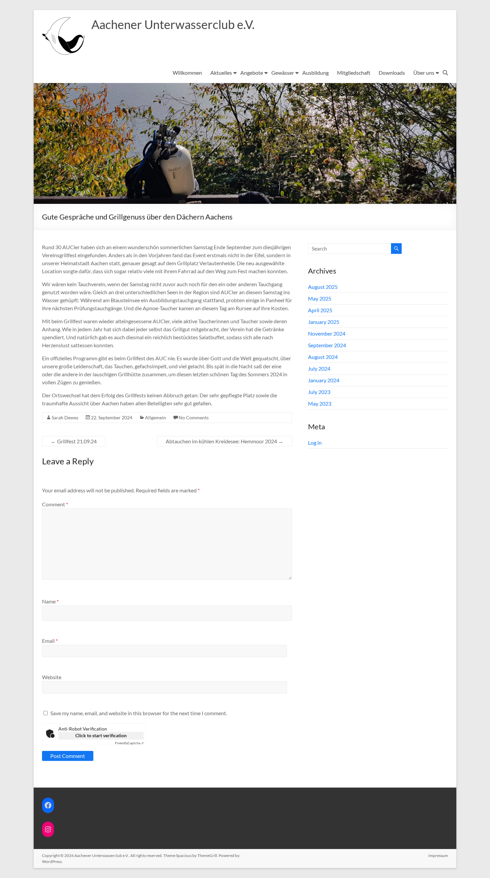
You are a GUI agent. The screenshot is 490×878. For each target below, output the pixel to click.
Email (50, 640)
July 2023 (319, 392)
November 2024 (326, 333)
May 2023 (319, 403)
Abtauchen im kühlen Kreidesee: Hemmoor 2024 (224, 441)
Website (51, 677)
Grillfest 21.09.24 (74, 441)
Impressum (438, 855)
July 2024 (319, 368)
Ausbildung (315, 72)
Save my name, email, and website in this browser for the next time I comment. (138, 713)
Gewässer (282, 72)
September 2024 (327, 345)
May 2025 (319, 298)
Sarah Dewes (65, 417)
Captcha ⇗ (129, 743)
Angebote (251, 72)
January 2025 (323, 322)
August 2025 (323, 287)
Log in (315, 442)
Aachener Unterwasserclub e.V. (173, 24)
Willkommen (187, 72)
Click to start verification (101, 735)
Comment (55, 504)
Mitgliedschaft (353, 72)
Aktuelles (221, 72)
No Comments (194, 417)
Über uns (423, 72)
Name (50, 601)
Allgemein (155, 417)
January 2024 (323, 380)
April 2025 (320, 310)
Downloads (392, 72)
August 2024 (323, 357)
